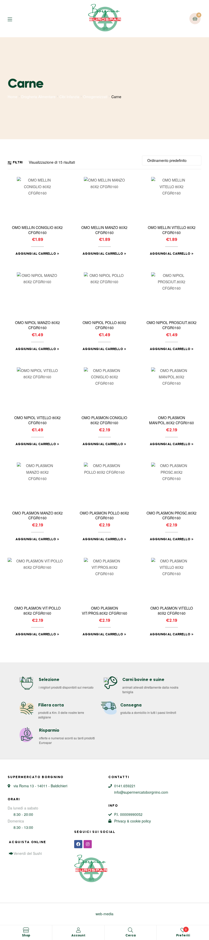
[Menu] (14, 18)
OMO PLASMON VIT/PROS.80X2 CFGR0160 (104, 611)
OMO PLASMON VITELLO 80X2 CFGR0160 (171, 611)
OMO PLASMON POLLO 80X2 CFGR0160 (104, 516)
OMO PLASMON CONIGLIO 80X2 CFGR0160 (104, 420)
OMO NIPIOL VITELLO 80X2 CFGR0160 (37, 420)
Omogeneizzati (95, 96)
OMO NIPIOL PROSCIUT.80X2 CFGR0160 (172, 325)
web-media (104, 913)
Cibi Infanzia (69, 96)
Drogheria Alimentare (38, 96)
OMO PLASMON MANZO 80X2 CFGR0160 (37, 516)
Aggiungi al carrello (36, 253)
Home (12, 96)
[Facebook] (78, 844)
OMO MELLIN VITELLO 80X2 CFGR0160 (171, 230)
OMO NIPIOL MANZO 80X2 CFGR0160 (37, 325)
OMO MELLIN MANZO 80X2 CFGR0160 (104, 230)
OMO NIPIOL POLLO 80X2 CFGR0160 (104, 325)
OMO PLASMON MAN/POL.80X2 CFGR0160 (171, 420)
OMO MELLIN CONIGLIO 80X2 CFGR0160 (37, 230)
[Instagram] (88, 844)
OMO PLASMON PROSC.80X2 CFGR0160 (172, 516)
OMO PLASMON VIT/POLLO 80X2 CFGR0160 (37, 611)
